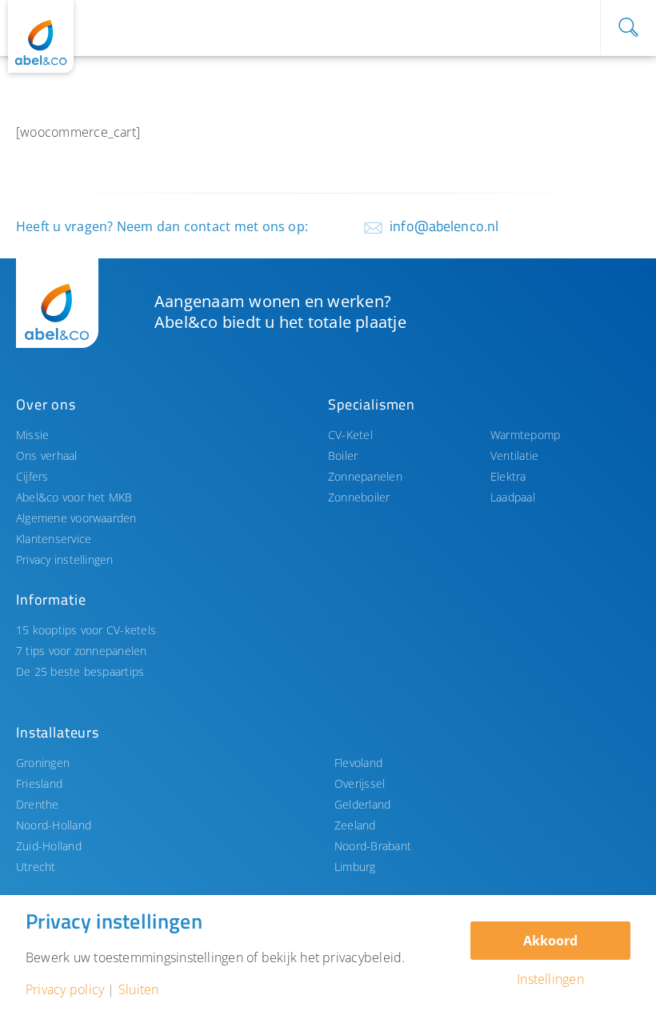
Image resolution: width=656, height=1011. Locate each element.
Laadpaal (512, 497)
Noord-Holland (53, 825)
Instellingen (550, 979)
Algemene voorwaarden (76, 517)
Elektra (508, 476)
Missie (32, 434)
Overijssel (359, 783)
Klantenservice (53, 538)
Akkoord (550, 940)
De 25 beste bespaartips (80, 671)
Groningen (43, 762)
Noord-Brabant (372, 845)
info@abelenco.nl (444, 226)
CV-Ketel (350, 434)
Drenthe (37, 804)
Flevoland (358, 762)
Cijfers (32, 476)
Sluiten (138, 989)
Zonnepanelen (365, 476)
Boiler (343, 455)
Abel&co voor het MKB (74, 497)
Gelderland (362, 804)
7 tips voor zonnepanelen (81, 650)
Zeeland (355, 825)
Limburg (355, 866)
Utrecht (36, 866)
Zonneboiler (359, 497)
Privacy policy (65, 989)
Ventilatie (514, 455)
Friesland (39, 783)
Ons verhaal (47, 455)
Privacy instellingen (65, 559)
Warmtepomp (525, 434)
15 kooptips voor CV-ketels (86, 629)
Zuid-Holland (49, 845)
